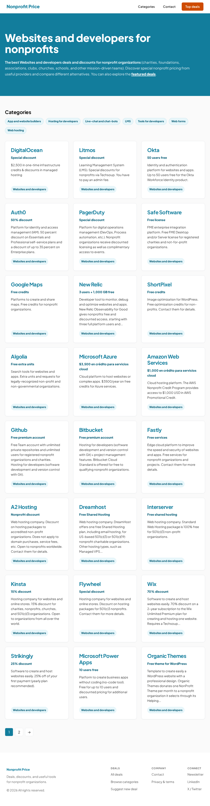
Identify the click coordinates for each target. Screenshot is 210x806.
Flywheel (90, 584)
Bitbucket (91, 430)
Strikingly (22, 656)
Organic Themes (166, 656)
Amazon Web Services (163, 359)
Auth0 (18, 212)
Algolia (19, 356)
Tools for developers (151, 121)
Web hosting (16, 130)
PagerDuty (92, 212)
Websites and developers (29, 189)
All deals (117, 774)
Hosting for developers (63, 121)
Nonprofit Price (23, 6)
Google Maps (27, 284)
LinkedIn (193, 782)
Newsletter (195, 774)
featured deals (143, 74)
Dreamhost (92, 507)
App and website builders (24, 121)
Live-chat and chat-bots (101, 121)
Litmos (87, 150)
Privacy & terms (163, 782)
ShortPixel (159, 284)
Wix (151, 584)
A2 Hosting (24, 507)
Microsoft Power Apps (99, 659)
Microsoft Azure (98, 356)
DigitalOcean (26, 150)
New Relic (91, 284)
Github (19, 430)
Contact (158, 774)
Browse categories (124, 782)
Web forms (178, 121)
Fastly (154, 430)
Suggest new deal (124, 789)
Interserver (160, 507)
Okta (153, 150)
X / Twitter (194, 789)
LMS (128, 121)
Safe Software (164, 212)
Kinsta (18, 584)
